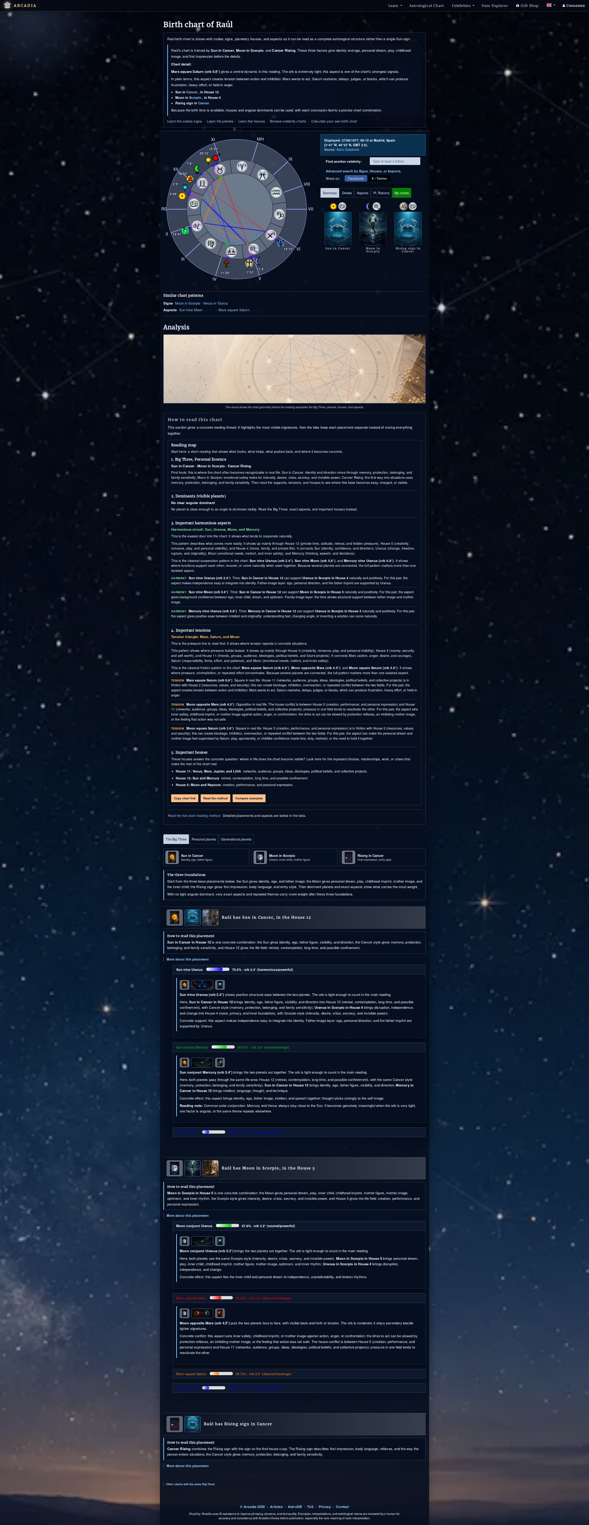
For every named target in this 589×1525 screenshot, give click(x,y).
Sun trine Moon (191, 309)
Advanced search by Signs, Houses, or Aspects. (363, 171)
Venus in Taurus (215, 303)
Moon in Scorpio (187, 303)
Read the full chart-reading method (194, 815)
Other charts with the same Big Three (190, 1484)
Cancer (191, 92)
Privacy (325, 1506)
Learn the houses (251, 121)
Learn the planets (220, 121)
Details (347, 193)
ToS (310, 1506)
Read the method (215, 798)
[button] (7, 5)
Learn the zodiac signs (184, 121)
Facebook (356, 178)
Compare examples (249, 798)
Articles (276, 1506)
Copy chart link (185, 798)
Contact (342, 1506)
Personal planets (204, 839)
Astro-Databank (347, 149)
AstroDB (295, 1506)
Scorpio (195, 97)
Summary (330, 193)
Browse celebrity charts (288, 121)
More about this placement (188, 959)
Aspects (362, 193)
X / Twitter (379, 178)
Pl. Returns (381, 193)
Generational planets (236, 839)
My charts (402, 193)
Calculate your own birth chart (334, 121)
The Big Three (176, 839)
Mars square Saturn (234, 309)
